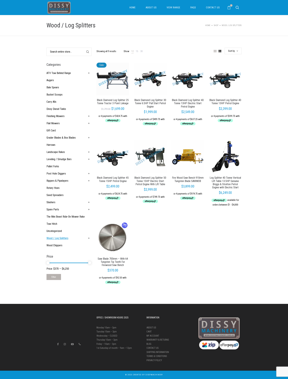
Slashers (50, 202)
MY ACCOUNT (152, 335)
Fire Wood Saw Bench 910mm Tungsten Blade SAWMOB (188, 179)
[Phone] (80, 344)
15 (137, 51)
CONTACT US (152, 348)
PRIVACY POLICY (154, 360)
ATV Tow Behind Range (58, 73)
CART (149, 331)
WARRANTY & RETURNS (157, 339)
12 (132, 51)
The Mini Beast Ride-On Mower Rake (65, 216)
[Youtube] (72, 344)
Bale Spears (52, 87)
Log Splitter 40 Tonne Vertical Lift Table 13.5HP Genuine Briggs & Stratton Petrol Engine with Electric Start (225, 182)
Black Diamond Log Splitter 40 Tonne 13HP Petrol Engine (225, 102)
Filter (54, 277)
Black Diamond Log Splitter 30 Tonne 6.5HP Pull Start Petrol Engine (150, 103)
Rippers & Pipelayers (57, 180)
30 (141, 51)
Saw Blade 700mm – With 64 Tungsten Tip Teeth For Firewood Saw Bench (113, 262)
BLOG (148, 344)
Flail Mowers (53, 123)
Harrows (50, 144)
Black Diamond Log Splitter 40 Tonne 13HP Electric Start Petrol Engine (188, 103)
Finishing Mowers (55, 116)
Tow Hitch (51, 223)
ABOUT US (151, 327)
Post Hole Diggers (56, 173)
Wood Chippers (54, 245)
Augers (50, 80)
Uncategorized (54, 231)
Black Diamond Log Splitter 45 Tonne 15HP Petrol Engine (113, 179)
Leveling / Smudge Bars (59, 159)
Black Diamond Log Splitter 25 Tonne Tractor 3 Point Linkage (113, 102)
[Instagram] (65, 344)
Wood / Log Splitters (57, 238)
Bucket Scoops (54, 94)
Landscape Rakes (55, 152)
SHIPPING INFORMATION (157, 352)
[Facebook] (58, 344)
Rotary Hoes (53, 188)
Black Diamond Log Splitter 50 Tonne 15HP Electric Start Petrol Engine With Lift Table (150, 181)
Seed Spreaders (55, 195)
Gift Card (51, 130)
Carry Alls (51, 101)
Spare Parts (52, 209)
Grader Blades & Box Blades (61, 137)
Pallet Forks (52, 166)
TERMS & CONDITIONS (156, 356)
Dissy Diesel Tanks (56, 109)
